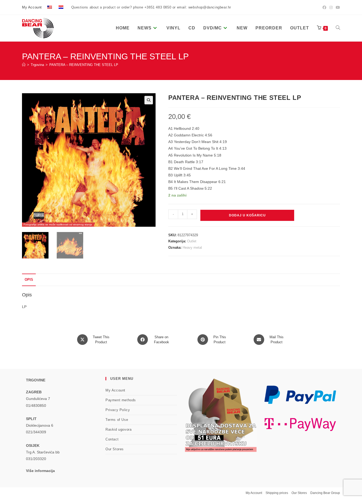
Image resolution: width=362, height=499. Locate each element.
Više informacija (40, 471)
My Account (32, 7)
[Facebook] (324, 7)
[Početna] (23, 65)
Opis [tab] (29, 280)
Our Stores (114, 449)
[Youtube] (337, 7)
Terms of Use (116, 420)
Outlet (191, 241)
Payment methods (120, 400)
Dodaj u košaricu (247, 215)
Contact (111, 439)
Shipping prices (277, 493)
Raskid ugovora (118, 429)
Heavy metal (192, 248)
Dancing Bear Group (325, 493)
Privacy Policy (117, 410)
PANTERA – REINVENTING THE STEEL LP (83, 65)
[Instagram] (331, 7)
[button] (148, 100)
